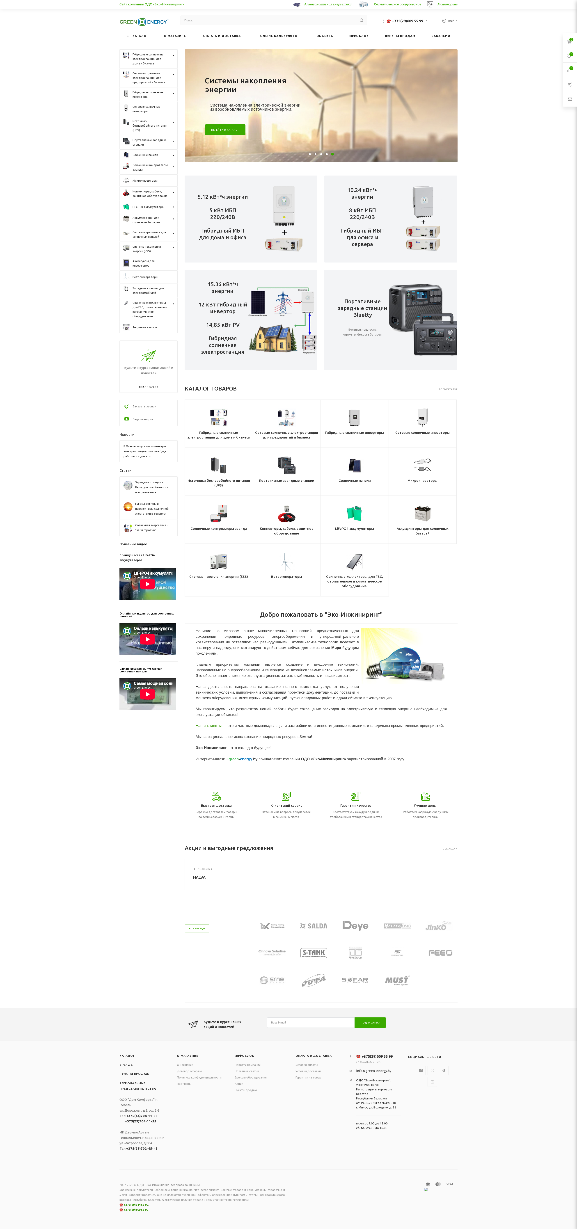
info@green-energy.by (373, 1071)
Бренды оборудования (251, 1077)
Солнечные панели (355, 480)
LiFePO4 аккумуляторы (354, 528)
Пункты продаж (134, 1073)
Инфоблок (244, 1055)
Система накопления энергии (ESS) (218, 576)
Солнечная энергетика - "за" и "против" (151, 527)
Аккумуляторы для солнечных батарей (423, 531)
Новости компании (248, 1064)
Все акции (450, 849)
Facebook (421, 1070)
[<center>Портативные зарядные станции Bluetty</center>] (424, 320)
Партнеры (184, 1083)
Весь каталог (448, 389)
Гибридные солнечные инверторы (354, 432)
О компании (185, 1064)
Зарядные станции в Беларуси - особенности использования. (151, 487)
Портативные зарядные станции (286, 480)
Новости (126, 434)
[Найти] (361, 20)
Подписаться (370, 1022)
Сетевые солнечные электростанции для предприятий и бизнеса (286, 435)
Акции (239, 1083)
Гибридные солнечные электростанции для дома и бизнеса (219, 435)
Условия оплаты (306, 1064)
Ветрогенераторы (286, 576)
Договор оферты (189, 1071)
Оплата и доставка (313, 1055)
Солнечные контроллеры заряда (218, 528)
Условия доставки (308, 1071)
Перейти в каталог (225, 129)
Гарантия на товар (308, 1077)
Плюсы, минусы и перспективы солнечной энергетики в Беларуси (152, 508)
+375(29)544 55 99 (136, 1204)
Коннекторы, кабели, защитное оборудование (287, 531)
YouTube (432, 1082)
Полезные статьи (247, 1071)
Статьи (125, 470)
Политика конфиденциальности (199, 1077)
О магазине (187, 1055)
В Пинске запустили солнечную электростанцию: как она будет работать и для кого (146, 451)
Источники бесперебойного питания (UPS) (219, 483)
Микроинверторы (422, 480)
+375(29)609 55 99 (136, 1209)
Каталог (127, 1055)
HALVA (199, 877)
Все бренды (197, 928)
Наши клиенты (209, 725)
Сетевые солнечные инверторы (422, 432)
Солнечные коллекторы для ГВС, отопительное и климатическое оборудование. (354, 581)
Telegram (444, 1070)
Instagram (432, 1070)
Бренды (126, 1064)
